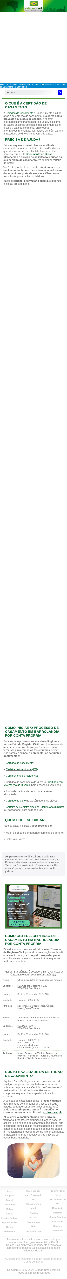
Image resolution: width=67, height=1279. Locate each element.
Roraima (57, 1212)
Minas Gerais (33, 1204)
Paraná (33, 1217)
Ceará (9, 1213)
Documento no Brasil (39, 154)
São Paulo (57, 1221)
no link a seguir (52, 1112)
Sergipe (57, 1226)
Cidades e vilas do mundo (43, 1260)
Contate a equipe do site (36, 1258)
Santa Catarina (57, 1217)
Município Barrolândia (30, 84)
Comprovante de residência (22, 775)
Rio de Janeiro (34, 1231)
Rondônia (57, 1208)
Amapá (9, 1200)
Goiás (9, 1227)
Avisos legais (12, 1258)
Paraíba (33, 1213)
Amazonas (9, 1204)
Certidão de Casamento (19, 113)
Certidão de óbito (16, 800)
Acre (9, 1191)
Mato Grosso (33, 1191)
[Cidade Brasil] (33, 6)
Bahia (9, 1209)
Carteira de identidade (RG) (22, 769)
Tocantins (57, 1230)
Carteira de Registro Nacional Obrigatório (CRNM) (35, 807)
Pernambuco (33, 1222)
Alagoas (9, 1195)
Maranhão (9, 1231)
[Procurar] (60, 92)
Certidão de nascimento (19, 763)
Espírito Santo (9, 1222)
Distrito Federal (9, 1218)
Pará (33, 1208)
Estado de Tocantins (9, 84)
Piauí (33, 1226)
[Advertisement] (33, 47)
